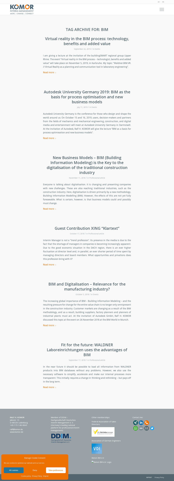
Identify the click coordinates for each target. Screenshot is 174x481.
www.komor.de (16, 432)
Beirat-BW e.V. (98, 458)
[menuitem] (159, 2)
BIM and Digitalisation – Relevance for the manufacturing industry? (87, 286)
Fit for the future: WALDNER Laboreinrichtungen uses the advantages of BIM (87, 349)
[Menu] (161, 9)
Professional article (97, 178)
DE (159, 2)
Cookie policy (26, 476)
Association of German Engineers (106, 440)
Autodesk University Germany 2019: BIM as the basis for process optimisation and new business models (87, 96)
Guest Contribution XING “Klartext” (87, 228)
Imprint (45, 476)
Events (97, 49)
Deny (35, 470)
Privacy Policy (37, 476)
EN (163, 2)
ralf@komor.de (16, 429)
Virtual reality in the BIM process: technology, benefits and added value (87, 41)
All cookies (13, 470)
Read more (48, 72)
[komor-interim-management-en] (22, 9)
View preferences (56, 470)
